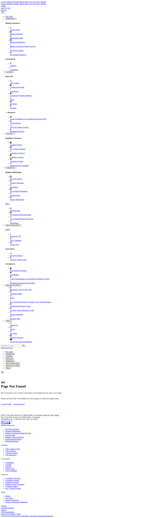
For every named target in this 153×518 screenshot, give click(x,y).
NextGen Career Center (18, 260)
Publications (10, 168)
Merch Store (24, 2)
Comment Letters (16, 145)
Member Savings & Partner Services (23, 46)
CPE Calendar (10, 451)
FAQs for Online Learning (19, 127)
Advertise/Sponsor (7, 508)
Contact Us (14, 325)
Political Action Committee (19, 166)
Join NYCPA (5, 8)
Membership (10, 19)
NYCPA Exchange (16, 51)
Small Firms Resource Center (20, 306)
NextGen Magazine (17, 183)
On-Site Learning (11, 453)
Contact (3, 506)
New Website (41, 2)
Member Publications (17, 42)
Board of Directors (16, 338)
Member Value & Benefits (14, 437)
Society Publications (17, 200)
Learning (9, 72)
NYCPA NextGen (16, 256)
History (12, 329)
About (8, 321)
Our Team (13, 333)
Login (3, 6)
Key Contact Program (17, 149)
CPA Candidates (16, 240)
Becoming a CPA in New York (21, 290)
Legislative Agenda (17, 157)
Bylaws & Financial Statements (21, 342)
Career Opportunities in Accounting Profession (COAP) (29, 279)
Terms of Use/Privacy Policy (11, 514)
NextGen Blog (15, 211)
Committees (14, 70)
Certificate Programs (17, 87)
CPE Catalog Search (12, 449)
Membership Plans (16, 38)
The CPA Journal (16, 179)
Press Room (14, 223)
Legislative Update (16, 161)
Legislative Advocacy (17, 153)
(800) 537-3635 (6, 421)
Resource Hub (15, 195)
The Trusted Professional (18, 191)
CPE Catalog (14, 83)
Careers (3, 510)
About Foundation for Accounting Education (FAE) (28, 119)
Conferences (14, 91)
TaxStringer (14, 187)
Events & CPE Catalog (51, 415)
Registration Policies (17, 131)
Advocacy (9, 134)
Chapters (13, 66)
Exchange (15, 2)
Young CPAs (14, 245)
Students (8, 467)
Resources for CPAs (13, 285)
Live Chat (32, 2)
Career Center (15, 30)
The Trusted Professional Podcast (21, 219)
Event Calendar (6, 2)
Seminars (13, 108)
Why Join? (9, 16)
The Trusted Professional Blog (20, 215)
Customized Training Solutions (21, 96)
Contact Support (19, 404)
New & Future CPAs (13, 225)
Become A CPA (15, 236)
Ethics (12, 100)
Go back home (6, 404)
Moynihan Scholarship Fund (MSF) (22, 283)
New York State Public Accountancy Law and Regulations (30, 302)
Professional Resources (18, 55)
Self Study (13, 104)
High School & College (18, 271)
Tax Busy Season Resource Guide (22, 310)
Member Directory (16, 34)
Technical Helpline (16, 314)
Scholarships (14, 275)
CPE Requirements (7, 512)
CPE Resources (15, 123)
